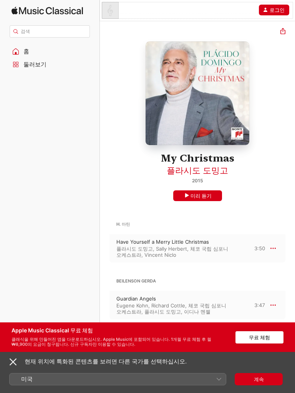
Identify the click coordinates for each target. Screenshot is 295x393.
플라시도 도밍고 (197, 170)
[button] (50, 51)
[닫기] (13, 361)
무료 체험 (259, 337)
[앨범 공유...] (282, 32)
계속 (259, 379)
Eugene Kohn (132, 305)
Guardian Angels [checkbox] (136, 299)
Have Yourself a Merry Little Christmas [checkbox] (162, 242)
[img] (47, 10)
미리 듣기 (201, 196)
